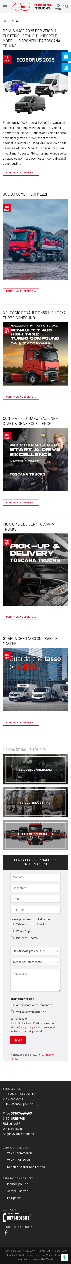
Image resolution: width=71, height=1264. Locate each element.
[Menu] (5, 6)
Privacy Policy (25, 1027)
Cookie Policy (15, 1254)
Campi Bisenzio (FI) (20, 1191)
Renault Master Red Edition (26, 1167)
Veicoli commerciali (20, 1153)
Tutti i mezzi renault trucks (36, 835)
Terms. (14, 1058)
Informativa (24, 1259)
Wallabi (49, 1259)
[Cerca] (66, 6)
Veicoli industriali (35, 802)
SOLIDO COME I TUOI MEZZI (25, 194)
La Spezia (14, 1198)
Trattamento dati (22, 998)
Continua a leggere (21, 172)
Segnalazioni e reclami (18, 1133)
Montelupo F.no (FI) (20, 1184)
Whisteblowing (13, 1128)
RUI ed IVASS (11, 1123)
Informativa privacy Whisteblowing (43, 1254)
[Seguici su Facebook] (6, 1233)
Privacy (49, 1054)
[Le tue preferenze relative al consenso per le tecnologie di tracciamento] (64, 1257)
